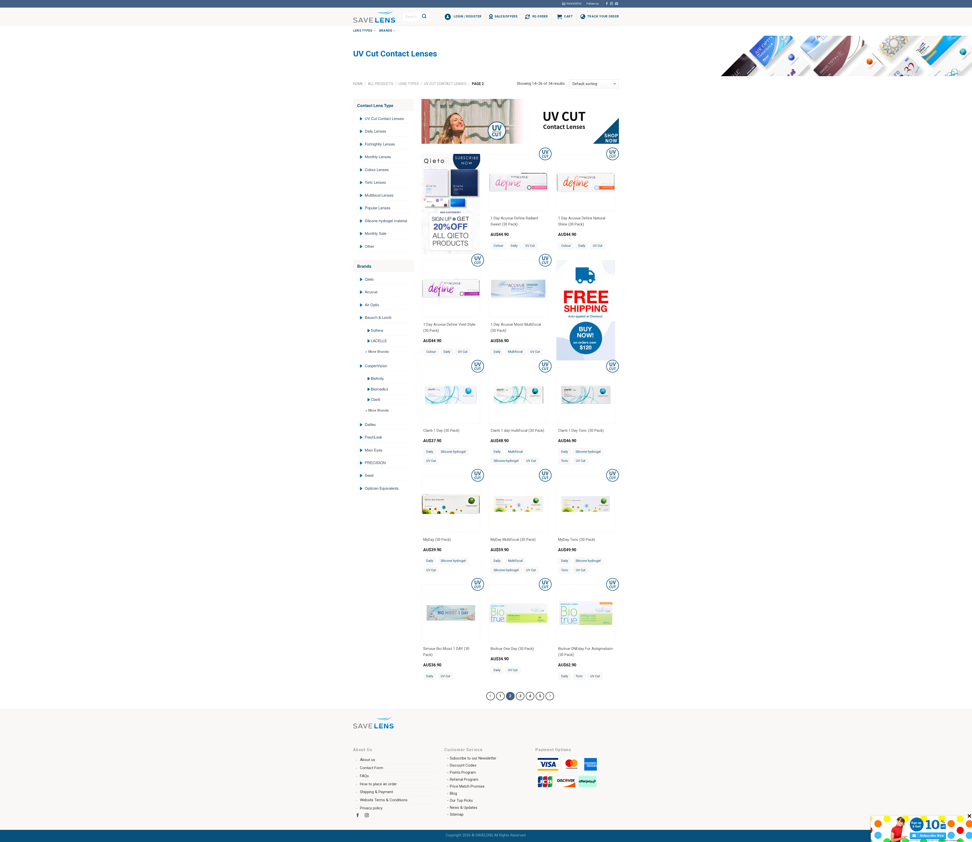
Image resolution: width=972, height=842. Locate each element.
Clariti (375, 399)
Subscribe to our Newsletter (473, 758)
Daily (514, 246)
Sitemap (456, 814)
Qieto (369, 279)
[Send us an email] (616, 3)
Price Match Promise (467, 786)
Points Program (463, 772)
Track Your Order (603, 16)
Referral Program (464, 779)
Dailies (370, 424)
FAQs (364, 776)
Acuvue (371, 291)
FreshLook (373, 437)
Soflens (377, 330)
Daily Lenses (375, 131)
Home (358, 84)
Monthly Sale (375, 233)
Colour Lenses (377, 169)
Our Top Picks (461, 800)
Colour (498, 246)
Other (369, 246)
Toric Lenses (375, 182)
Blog (453, 793)
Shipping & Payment (376, 792)
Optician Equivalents (382, 488)
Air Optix (372, 304)
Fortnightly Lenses (380, 144)
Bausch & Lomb (378, 317)
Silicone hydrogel (453, 452)
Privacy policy (371, 808)
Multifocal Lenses (379, 195)
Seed (369, 475)
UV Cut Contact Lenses (445, 84)
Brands (385, 30)
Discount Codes (463, 765)
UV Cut (530, 246)
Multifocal (515, 352)
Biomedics (379, 389)
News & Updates (463, 807)
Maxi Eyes (373, 450)
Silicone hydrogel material (386, 220)
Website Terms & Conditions (384, 800)
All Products (380, 84)
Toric (564, 461)
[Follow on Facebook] (606, 3)
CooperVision (376, 365)
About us (367, 759)
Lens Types (362, 30)
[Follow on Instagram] (611, 3)
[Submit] (424, 16)
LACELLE (379, 340)
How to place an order (378, 784)
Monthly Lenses (378, 156)
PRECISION (375, 462)
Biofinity (377, 378)
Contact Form (371, 768)
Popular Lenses (378, 207)
